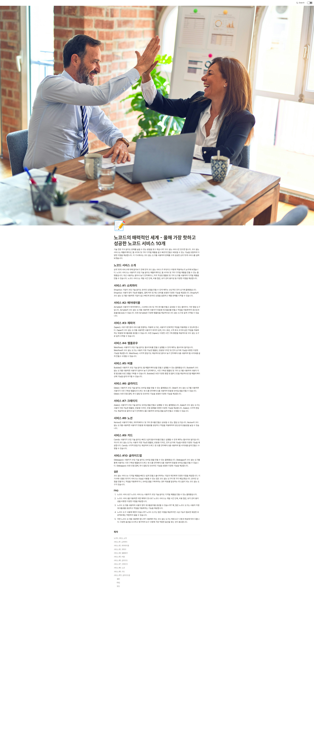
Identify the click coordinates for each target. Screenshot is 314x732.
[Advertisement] (157, 725)
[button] (300, 3)
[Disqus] (157, 630)
